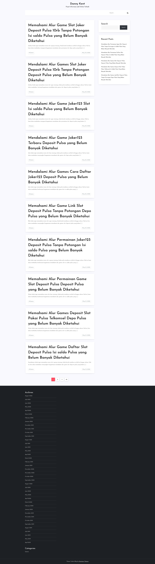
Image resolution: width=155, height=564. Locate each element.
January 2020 (29, 509)
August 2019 (28, 528)
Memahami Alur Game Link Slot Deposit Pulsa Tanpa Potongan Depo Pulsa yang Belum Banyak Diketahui (59, 211)
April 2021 (28, 454)
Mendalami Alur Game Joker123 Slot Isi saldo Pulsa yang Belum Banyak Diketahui (59, 109)
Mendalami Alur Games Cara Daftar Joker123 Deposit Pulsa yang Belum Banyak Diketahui (59, 177)
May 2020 (28, 495)
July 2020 (27, 487)
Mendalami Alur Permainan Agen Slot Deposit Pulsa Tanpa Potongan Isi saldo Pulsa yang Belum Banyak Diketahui (114, 47)
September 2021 (29, 436)
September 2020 (29, 480)
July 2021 (27, 443)
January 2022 (29, 421)
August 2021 (28, 440)
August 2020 (28, 484)
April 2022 (28, 410)
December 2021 (29, 425)
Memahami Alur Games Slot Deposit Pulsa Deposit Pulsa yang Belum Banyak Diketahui (113, 62)
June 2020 (28, 491)
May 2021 (28, 451)
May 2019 (28, 539)
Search (104, 24)
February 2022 (29, 418)
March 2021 (28, 458)
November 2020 (29, 473)
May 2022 (28, 407)
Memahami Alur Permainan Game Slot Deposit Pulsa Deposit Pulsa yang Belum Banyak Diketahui (57, 284)
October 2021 (29, 432)
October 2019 (29, 520)
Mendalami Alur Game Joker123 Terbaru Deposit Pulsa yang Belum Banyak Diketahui (57, 143)
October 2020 (29, 476)
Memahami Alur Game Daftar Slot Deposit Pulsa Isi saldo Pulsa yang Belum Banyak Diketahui (57, 352)
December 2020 (29, 469)
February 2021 (29, 462)
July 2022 (27, 399)
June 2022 (28, 403)
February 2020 (29, 506)
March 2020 (28, 502)
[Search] (127, 13)
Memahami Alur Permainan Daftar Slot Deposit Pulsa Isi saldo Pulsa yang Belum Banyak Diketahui (112, 55)
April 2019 (28, 542)
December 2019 (29, 513)
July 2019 (27, 531)
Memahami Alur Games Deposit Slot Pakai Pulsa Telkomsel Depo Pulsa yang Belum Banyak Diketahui (59, 318)
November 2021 (29, 429)
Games (32, 52)
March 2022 (28, 414)
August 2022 (28, 396)
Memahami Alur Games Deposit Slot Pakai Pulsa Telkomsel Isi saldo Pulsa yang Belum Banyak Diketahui (113, 69)
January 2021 (28, 465)
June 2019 (27, 535)
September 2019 (29, 524)
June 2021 (27, 447)
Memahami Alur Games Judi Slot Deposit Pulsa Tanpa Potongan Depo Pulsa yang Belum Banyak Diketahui (114, 77)
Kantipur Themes (84, 561)
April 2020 (28, 498)
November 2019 (29, 517)
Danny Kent (77, 3)
